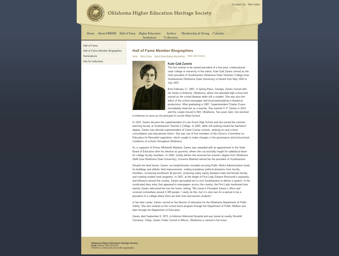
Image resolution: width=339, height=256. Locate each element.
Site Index (254, 4)
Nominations (90, 56)
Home (90, 33)
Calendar (218, 33)
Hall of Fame (128, 33)
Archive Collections (171, 35)
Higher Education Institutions (150, 35)
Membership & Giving (195, 33)
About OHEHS (107, 33)
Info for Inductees (93, 61)
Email (93, 245)
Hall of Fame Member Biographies (169, 56)
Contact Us (239, 4)
